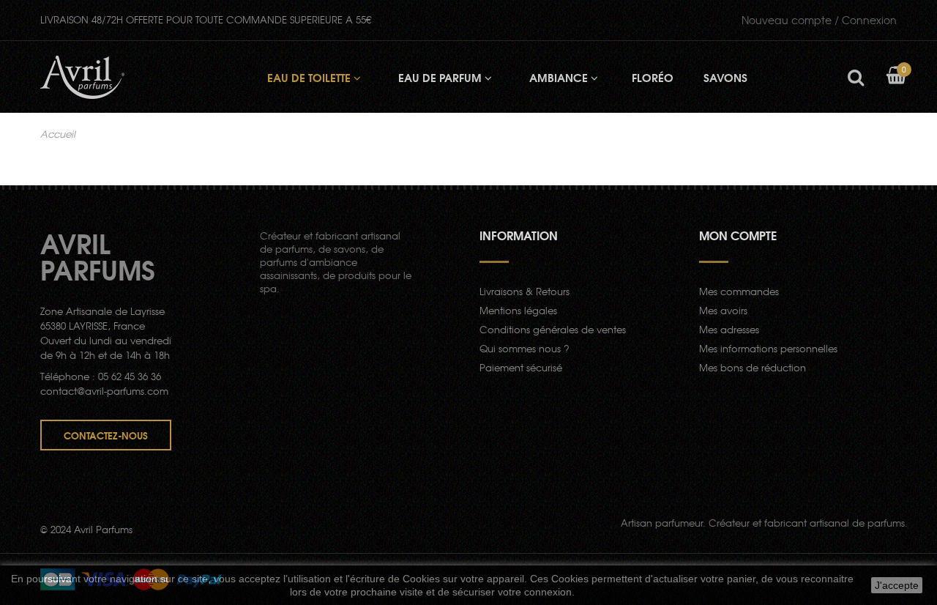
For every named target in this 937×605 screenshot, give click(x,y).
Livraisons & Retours (524, 291)
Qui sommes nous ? (524, 348)
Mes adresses (729, 329)
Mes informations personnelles (768, 348)
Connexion (819, 19)
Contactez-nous (106, 435)
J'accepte (897, 585)
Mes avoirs (723, 310)
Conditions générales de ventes (552, 329)
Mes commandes (739, 291)
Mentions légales (518, 310)
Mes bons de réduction (752, 367)
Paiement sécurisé (520, 367)
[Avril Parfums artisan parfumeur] (82, 78)
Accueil (57, 134)
